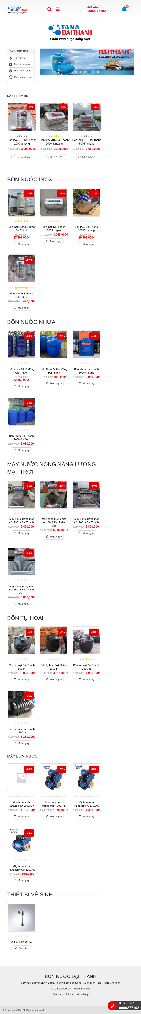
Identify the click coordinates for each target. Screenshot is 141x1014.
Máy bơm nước (22, 64)
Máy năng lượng (23, 77)
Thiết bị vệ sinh (22, 70)
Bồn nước (19, 58)
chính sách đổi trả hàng (76, 994)
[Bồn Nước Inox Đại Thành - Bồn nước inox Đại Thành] (17, 9)
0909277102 (96, 11)
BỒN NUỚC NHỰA (31, 322)
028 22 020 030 (63, 988)
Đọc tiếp (23, 948)
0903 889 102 (82, 988)
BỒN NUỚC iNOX (29, 179)
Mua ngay (23, 157)
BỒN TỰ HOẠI (25, 618)
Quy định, (58, 994)
